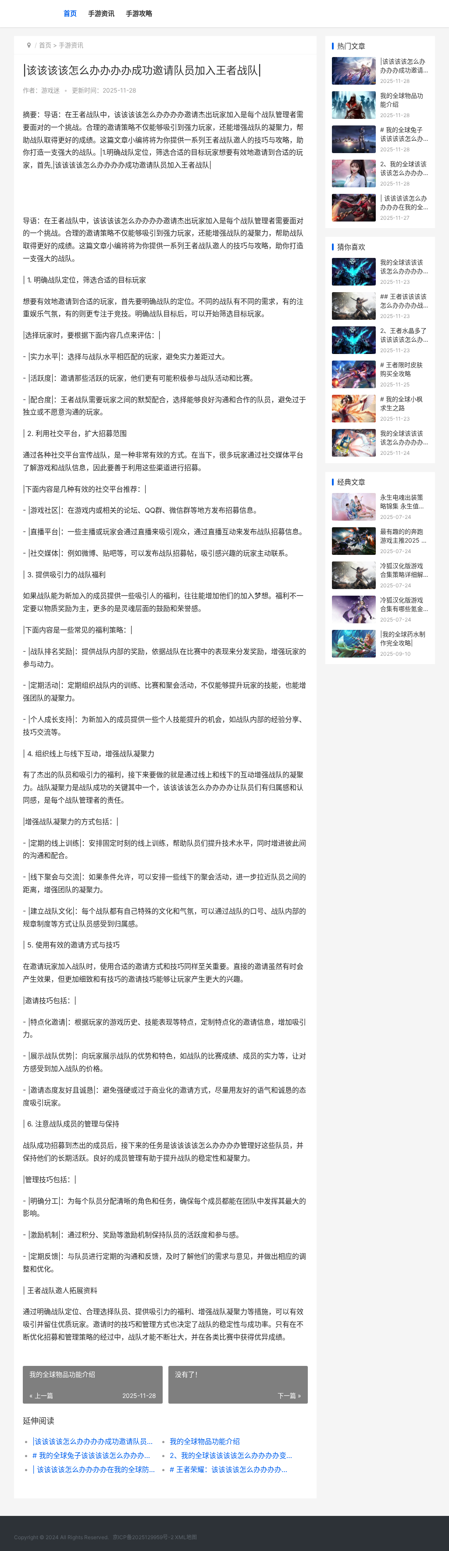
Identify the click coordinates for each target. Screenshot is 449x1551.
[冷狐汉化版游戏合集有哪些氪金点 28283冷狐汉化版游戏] (354, 601)
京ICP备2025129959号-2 (143, 1537)
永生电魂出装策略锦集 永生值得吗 (402, 505)
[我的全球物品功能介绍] (354, 96)
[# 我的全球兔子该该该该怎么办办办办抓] (354, 131)
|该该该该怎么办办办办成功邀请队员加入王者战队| (94, 1441)
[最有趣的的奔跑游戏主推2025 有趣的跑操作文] (354, 532)
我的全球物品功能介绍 (205, 1441)
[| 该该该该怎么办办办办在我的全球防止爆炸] (354, 199)
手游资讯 (101, 13)
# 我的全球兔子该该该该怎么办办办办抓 (94, 1455)
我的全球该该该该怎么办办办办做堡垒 (401, 270)
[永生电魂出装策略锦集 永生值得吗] (354, 498)
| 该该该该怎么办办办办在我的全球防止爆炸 (94, 1469)
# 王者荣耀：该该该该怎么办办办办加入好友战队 (231, 1469)
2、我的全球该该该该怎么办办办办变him (231, 1455)
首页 (70, 13)
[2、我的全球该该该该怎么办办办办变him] (354, 165)
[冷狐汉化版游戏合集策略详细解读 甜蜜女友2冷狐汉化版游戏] (354, 567)
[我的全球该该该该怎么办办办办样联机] (354, 434)
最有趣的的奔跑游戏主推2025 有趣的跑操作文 (404, 540)
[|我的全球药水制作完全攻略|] (354, 635)
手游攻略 (139, 13)
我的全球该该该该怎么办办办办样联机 (401, 441)
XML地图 (186, 1537)
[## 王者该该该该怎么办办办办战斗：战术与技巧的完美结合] (354, 297)
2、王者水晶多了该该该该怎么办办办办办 (403, 339)
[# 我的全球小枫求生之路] (354, 400)
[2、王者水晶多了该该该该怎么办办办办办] (354, 332)
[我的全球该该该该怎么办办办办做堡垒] (354, 263)
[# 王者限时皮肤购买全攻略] (354, 366)
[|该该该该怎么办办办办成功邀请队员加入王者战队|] (354, 62)
